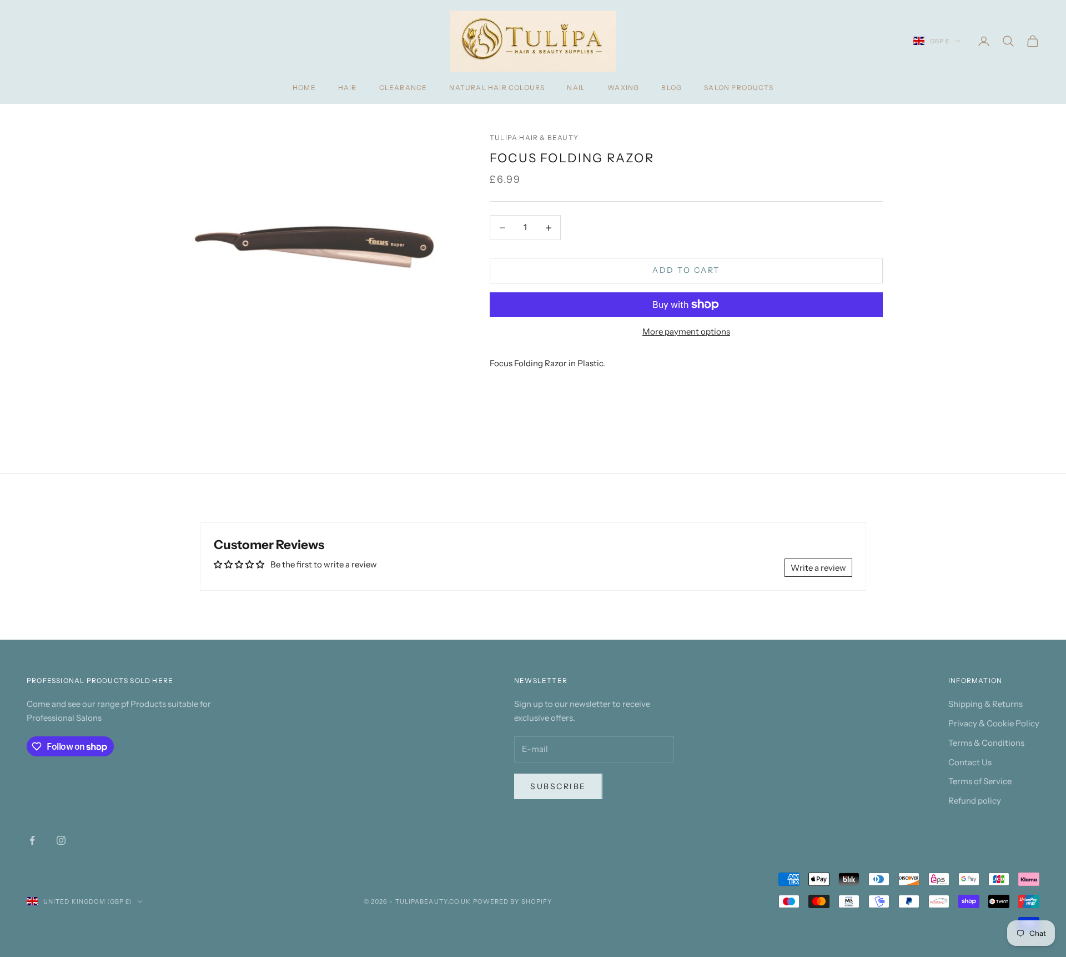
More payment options (686, 331)
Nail (576, 87)
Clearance (403, 87)
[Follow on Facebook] (32, 840)
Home (304, 87)
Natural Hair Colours (497, 87)
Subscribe (558, 786)
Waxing (623, 87)
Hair (347, 87)
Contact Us (970, 762)
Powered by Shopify (512, 901)
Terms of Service (980, 781)
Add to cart (686, 271)
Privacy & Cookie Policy (993, 723)
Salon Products (738, 87)
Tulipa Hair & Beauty (534, 137)
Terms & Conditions (986, 742)
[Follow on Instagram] (61, 840)
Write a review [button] (818, 567)
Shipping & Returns (985, 704)
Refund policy (974, 800)
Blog (671, 87)
